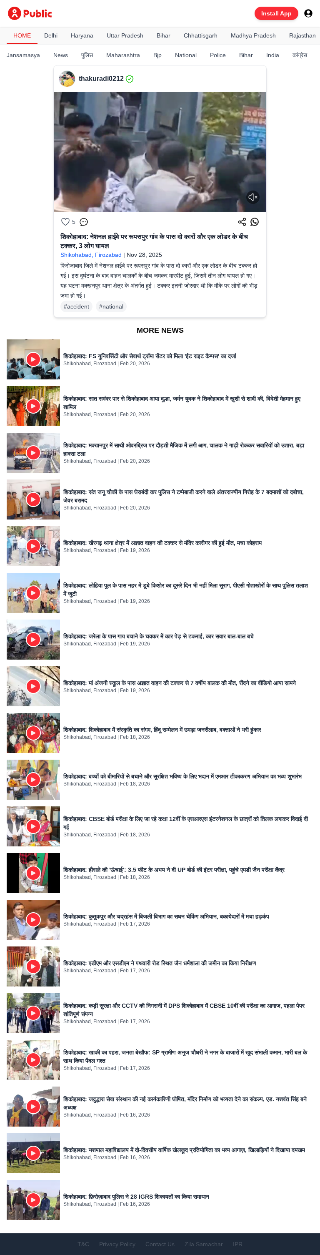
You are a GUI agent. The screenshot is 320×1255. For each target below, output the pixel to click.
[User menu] (308, 13)
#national (111, 306)
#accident (76, 306)
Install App (276, 13)
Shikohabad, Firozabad (91, 254)
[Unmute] (253, 197)
